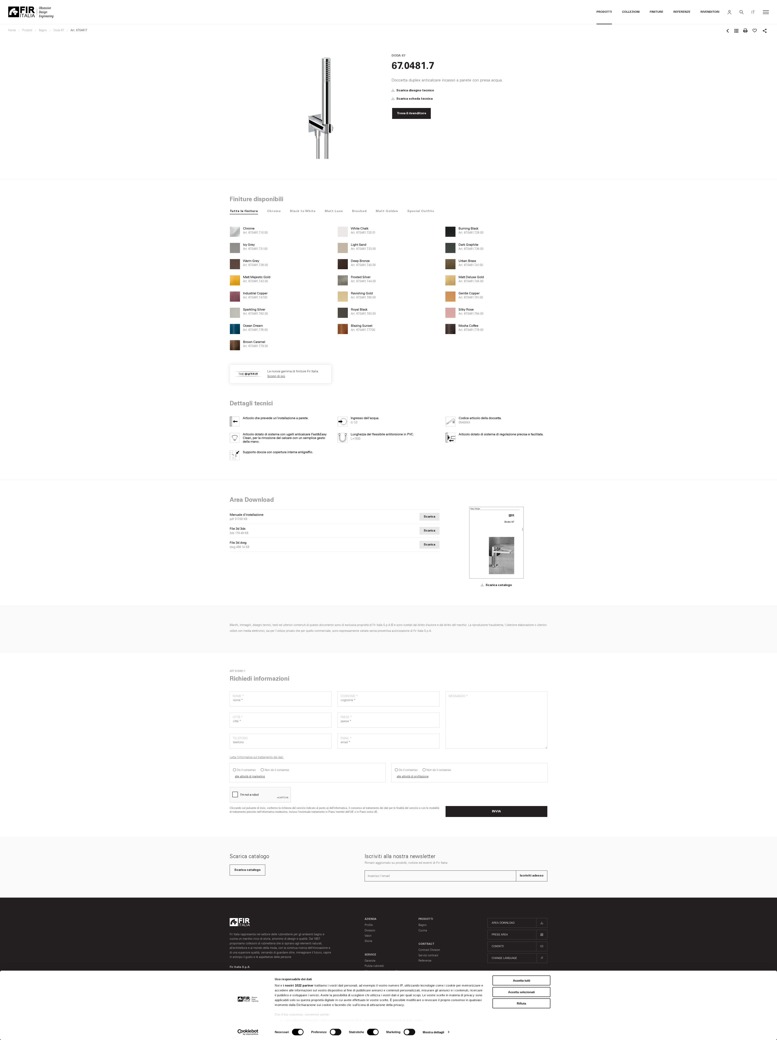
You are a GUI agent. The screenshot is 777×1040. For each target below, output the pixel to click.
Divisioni (370, 930)
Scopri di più (276, 376)
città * (238, 717)
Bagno (422, 925)
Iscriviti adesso (531, 875)
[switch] (335, 1032)
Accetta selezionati (521, 992)
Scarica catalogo (498, 585)
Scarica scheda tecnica (414, 98)
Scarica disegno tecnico (415, 90)
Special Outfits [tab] (420, 211)
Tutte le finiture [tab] (244, 211)
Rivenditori (710, 12)
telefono (240, 738)
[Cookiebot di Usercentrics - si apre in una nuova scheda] (248, 1032)
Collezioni (631, 12)
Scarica (429, 516)
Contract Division (429, 950)
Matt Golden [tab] (387, 211)
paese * (346, 717)
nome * (238, 696)
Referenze (681, 12)
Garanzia (370, 960)
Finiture (656, 12)
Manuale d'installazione (246, 515)
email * (346, 738)
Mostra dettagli (433, 1032)
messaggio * (458, 696)
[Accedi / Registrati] (729, 12)
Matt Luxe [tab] (334, 211)
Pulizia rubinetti (374, 966)
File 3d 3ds (237, 529)
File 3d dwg (238, 543)
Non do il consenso (277, 770)
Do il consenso (246, 770)
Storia (368, 941)
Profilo (369, 925)
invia (496, 811)
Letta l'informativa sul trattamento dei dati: (257, 757)
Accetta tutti (521, 980)
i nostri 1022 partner (298, 985)
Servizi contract (428, 955)
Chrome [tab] (274, 211)
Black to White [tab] (303, 211)
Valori (368, 935)
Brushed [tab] (359, 211)
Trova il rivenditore (411, 113)
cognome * (349, 696)
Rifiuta (521, 1003)
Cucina (422, 930)
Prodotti (604, 12)
